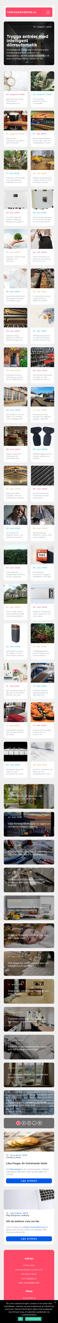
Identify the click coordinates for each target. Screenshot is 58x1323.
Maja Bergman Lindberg (17, 1215)
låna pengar (15, 1169)
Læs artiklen (29, 1181)
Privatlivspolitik (33, 1319)
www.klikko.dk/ (32, 1283)
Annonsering (29, 1298)
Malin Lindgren (45, 29)
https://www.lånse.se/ (35, 1227)
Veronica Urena (13, 1157)
